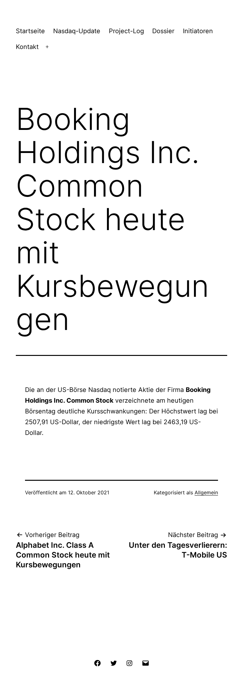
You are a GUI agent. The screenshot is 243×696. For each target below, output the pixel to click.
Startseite (30, 31)
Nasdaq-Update (76, 31)
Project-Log (126, 31)
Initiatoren (198, 31)
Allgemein (206, 492)
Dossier (163, 31)
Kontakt (27, 47)
